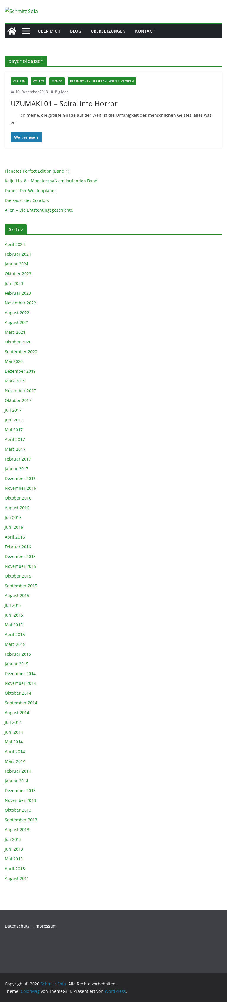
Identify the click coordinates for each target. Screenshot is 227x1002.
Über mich (49, 31)
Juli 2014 (13, 722)
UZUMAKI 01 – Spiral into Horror (64, 103)
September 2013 (21, 820)
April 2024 (15, 244)
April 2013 (15, 868)
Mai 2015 (14, 625)
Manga (57, 81)
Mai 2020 (14, 361)
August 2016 (17, 507)
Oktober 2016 (18, 498)
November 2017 (20, 390)
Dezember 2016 (20, 478)
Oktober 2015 (18, 576)
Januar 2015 (16, 664)
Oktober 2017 (18, 400)
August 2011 (17, 878)
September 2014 (21, 703)
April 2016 (15, 537)
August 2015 (17, 595)
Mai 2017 (14, 429)
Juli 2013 (13, 839)
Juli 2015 (13, 605)
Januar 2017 (16, 468)
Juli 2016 (13, 517)
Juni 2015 (14, 615)
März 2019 (15, 381)
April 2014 (15, 751)
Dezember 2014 (20, 673)
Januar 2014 (16, 781)
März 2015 (15, 644)
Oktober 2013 (18, 810)
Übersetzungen (108, 31)
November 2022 (20, 303)
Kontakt (144, 31)
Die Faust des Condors (27, 200)
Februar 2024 (18, 254)
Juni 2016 (14, 527)
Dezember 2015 (20, 556)
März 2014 (15, 761)
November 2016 (20, 488)
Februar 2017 (18, 459)
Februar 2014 (18, 771)
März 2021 (15, 332)
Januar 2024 (16, 264)
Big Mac (61, 91)
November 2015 (20, 566)
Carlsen (19, 81)
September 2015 (21, 585)
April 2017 (15, 439)
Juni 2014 (14, 732)
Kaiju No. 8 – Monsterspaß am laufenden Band (51, 181)
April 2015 (15, 634)
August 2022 (17, 312)
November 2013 (20, 800)
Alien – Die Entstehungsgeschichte (39, 210)
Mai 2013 (14, 859)
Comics (38, 81)
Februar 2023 (18, 293)
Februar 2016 (18, 546)
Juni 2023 (14, 283)
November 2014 (20, 683)
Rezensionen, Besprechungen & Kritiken (102, 81)
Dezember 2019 (20, 371)
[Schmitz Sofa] (12, 31)
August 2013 (17, 829)
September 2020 (21, 351)
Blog (75, 31)
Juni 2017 (14, 420)
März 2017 (15, 449)
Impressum (45, 926)
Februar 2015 (18, 654)
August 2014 (17, 712)
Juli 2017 (13, 410)
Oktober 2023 (18, 273)
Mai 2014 (14, 742)
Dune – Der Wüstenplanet (30, 190)
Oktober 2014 (18, 693)
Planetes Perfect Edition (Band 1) (37, 171)
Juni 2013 (14, 849)
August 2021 (17, 322)
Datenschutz (17, 926)
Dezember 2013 (20, 790)
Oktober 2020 (18, 342)
